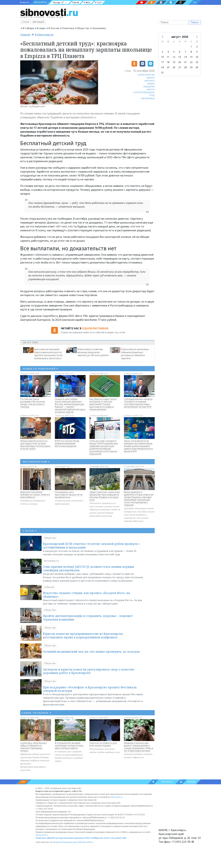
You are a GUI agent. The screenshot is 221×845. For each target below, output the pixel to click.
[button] (162, 36)
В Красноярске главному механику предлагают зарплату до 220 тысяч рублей (92, 352)
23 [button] (197, 62)
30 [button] (197, 67)
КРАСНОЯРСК (40, 2)
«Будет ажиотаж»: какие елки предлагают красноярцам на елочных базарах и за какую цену (104, 496)
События (49, 587)
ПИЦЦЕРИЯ (149, 86)
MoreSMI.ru (87, 842)
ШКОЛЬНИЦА (148, 98)
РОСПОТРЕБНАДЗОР (144, 92)
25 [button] (168, 67)
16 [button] (197, 56)
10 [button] (162, 56)
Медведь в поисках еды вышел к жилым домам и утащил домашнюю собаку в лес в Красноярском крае (138, 746)
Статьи (25, 22)
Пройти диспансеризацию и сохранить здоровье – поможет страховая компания (88, 617)
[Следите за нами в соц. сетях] (142, 2)
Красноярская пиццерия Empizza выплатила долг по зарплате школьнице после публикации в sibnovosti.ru (48, 354)
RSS (23, 782)
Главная (25, 34)
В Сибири (28, 28)
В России (53, 28)
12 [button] (174, 56)
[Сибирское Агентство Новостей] (49, 12)
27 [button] (179, 67)
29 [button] (191, 67)
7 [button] (185, 51)
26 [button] (174, 67)
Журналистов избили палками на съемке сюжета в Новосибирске (35, 495)
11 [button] (168, 56)
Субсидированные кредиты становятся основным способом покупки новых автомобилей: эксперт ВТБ (138, 403)
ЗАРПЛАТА (149, 80)
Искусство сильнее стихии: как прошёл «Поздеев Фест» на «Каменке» (86, 594)
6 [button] (179, 51)
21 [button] (185, 62)
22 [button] (191, 62)
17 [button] (162, 62)
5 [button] (174, 51)
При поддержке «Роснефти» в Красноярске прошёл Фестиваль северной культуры (90, 689)
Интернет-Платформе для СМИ (67, 842)
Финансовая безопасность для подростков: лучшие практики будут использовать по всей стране (35, 444)
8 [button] (191, 51)
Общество (83, 28)
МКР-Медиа (38, 22)
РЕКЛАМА (191, 781)
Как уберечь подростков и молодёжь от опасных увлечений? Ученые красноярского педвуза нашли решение (103, 404)
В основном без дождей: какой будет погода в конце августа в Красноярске (69, 745)
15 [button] (191, 56)
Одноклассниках (95, 328)
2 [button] (197, 46)
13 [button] (179, 56)
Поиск (195, 22)
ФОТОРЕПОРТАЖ (36, 461)
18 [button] (168, 62)
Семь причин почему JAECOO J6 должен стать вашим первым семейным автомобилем (88, 568)
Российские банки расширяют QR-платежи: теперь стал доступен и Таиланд (32, 403)
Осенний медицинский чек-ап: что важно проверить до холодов (91, 651)
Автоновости (51, 560)
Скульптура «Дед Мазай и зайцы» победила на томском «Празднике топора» (33, 746)
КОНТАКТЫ (166, 781)
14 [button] (185, 56)
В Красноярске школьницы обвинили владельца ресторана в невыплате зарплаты (135, 354)
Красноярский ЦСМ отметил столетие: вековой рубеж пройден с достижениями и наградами (91, 545)
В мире (41, 28)
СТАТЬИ (30, 530)
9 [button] (197, 51)
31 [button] (162, 72)
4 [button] (168, 51)
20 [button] (179, 62)
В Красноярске (44, 34)
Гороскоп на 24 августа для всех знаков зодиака (103, 744)
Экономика (99, 28)
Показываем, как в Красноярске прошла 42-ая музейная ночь (69, 495)
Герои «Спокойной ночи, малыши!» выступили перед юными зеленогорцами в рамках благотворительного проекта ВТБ (138, 446)
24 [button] (162, 67)
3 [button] (162, 51)
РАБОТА (151, 89)
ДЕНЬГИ (151, 77)
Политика (68, 28)
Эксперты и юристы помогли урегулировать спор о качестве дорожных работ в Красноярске (88, 671)
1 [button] (191, 46)
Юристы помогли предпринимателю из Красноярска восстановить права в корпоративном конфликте (83, 635)
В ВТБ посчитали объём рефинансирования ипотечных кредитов (67, 443)
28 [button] (185, 67)
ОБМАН (151, 83)
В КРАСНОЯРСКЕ (146, 74)
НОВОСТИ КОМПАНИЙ (40, 368)
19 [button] (174, 62)
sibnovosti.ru (116, 797)
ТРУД (152, 95)
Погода (56, 2)
